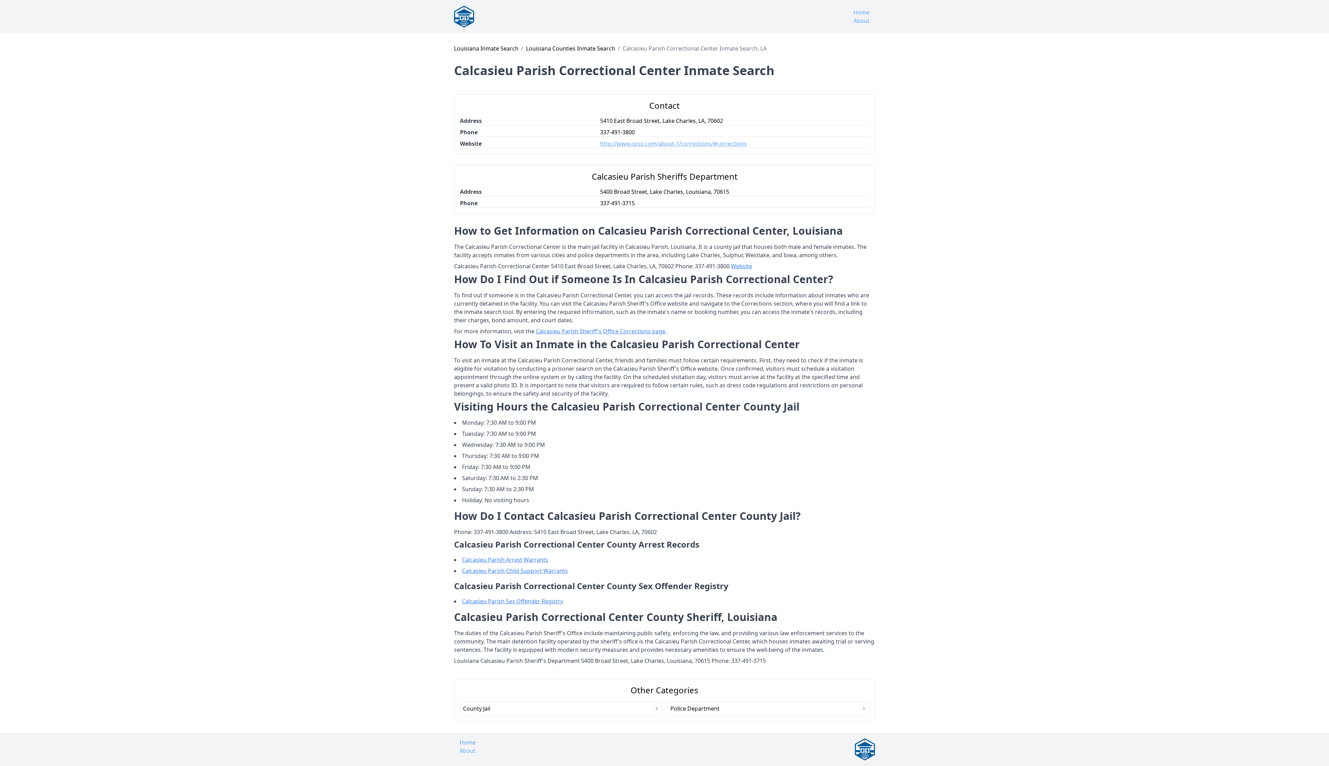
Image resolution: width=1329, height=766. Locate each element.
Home (861, 12)
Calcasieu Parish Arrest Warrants (505, 560)
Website (741, 266)
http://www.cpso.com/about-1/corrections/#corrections (673, 143)
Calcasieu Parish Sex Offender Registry (512, 601)
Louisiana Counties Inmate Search (570, 48)
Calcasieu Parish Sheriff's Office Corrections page (600, 331)
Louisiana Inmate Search (486, 48)
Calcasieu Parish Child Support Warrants (515, 571)
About (861, 21)
